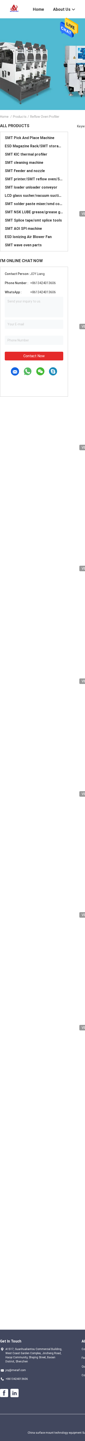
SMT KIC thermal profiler (26, 154)
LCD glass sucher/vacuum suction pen (34, 195)
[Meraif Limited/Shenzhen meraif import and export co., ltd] (13, 9)
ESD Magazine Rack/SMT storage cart (34, 146)
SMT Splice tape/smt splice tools (33, 220)
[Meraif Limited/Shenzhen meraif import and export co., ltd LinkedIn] (14, 1393)
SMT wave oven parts (23, 245)
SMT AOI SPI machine (23, 228)
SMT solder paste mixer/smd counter (34, 204)
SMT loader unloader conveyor (31, 187)
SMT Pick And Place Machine (29, 138)
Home (4, 116)
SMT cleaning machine (24, 162)
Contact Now (34, 356)
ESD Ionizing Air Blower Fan (28, 237)
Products (20, 116)
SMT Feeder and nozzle (25, 171)
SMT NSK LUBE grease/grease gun (34, 212)
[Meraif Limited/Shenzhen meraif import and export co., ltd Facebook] (4, 1393)
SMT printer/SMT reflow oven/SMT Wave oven (34, 179)
